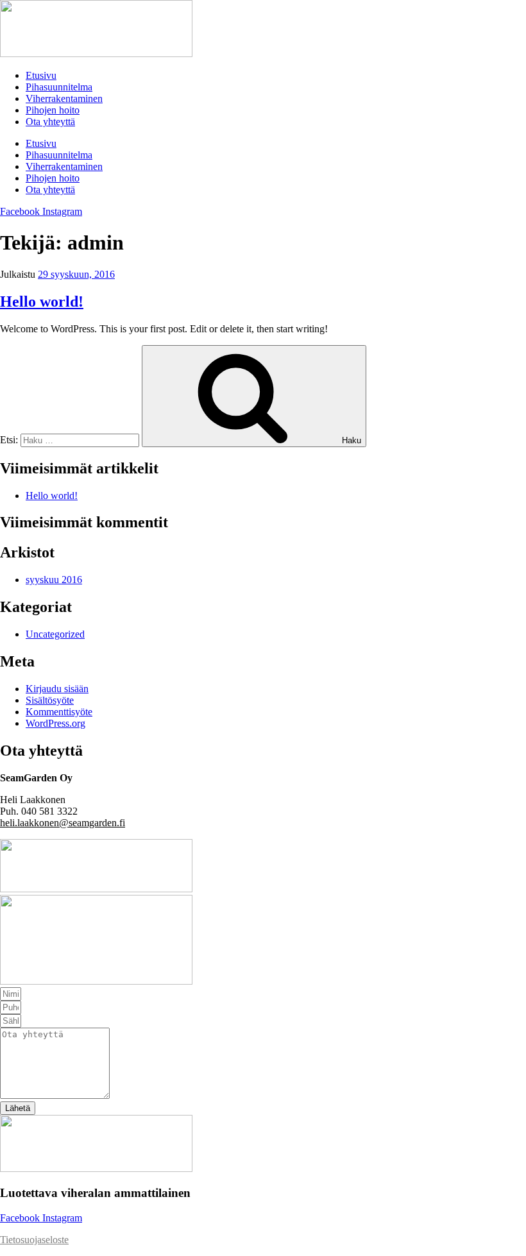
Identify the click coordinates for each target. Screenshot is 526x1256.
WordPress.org (55, 723)
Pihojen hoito (53, 110)
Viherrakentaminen (64, 98)
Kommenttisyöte (59, 711)
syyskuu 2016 (54, 579)
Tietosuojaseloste (34, 1239)
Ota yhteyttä (50, 121)
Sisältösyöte (50, 700)
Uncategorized (55, 634)
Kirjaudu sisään (57, 688)
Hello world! (41, 301)
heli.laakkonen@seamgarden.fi (62, 822)
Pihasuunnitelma (59, 86)
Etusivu (41, 75)
